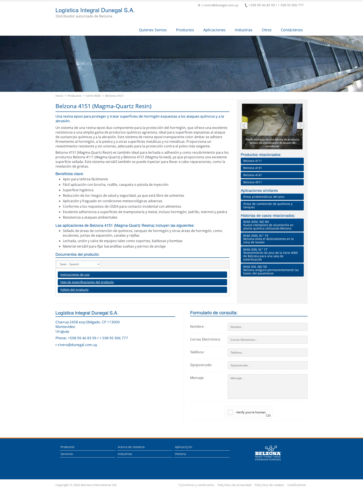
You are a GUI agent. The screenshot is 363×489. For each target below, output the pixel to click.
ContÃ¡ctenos (296, 485)
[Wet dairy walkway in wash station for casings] (272, 127)
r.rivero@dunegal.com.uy (220, 5)
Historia (180, 454)
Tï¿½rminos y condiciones (196, 485)
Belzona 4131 (252, 168)
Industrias (244, 29)
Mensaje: (197, 377)
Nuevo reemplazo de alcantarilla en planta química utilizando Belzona (268, 225)
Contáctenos (292, 29)
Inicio (59, 96)
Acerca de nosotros (131, 447)
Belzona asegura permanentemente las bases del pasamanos (271, 270)
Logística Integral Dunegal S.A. (95, 12)
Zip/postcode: (201, 365)
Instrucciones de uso (74, 275)
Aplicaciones (214, 29)
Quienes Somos (153, 29)
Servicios (66, 454)
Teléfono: (197, 352)
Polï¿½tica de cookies (269, 485)
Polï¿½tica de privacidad (234, 485)
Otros (267, 29)
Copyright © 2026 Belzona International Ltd (85, 485)
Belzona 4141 (252, 175)
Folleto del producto (74, 290)
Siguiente (300, 126)
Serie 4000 (93, 96)
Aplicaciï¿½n (183, 447)
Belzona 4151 (114, 96)
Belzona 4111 (252, 161)
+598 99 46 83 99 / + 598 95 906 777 (276, 5)
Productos (185, 29)
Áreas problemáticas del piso (263, 197)
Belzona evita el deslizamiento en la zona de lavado (268, 238)
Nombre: (197, 326)
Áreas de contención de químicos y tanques (267, 205)
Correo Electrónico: (205, 339)
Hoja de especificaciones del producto (87, 282)
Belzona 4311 (252, 182)
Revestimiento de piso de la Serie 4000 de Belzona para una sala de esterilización (270, 254)
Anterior (243, 126)
